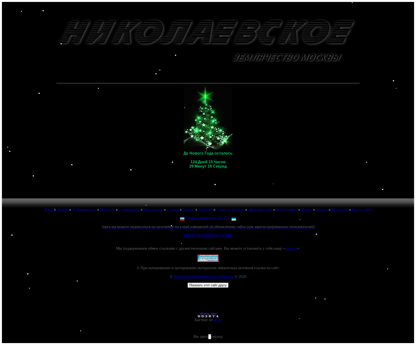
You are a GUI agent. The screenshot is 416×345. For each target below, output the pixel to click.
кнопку (291, 248)
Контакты (340, 210)
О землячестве (84, 210)
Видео (306, 210)
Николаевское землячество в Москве (204, 276)
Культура (206, 210)
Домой (62, 210)
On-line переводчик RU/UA (208, 218)
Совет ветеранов (230, 210)
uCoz (218, 320)
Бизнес (188, 210)
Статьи (173, 210)
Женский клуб (260, 210)
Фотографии (286, 210)
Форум (321, 210)
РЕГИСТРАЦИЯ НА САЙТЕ (208, 235)
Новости (107, 210)
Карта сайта (362, 210)
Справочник (129, 210)
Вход (49, 210)
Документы (153, 210)
